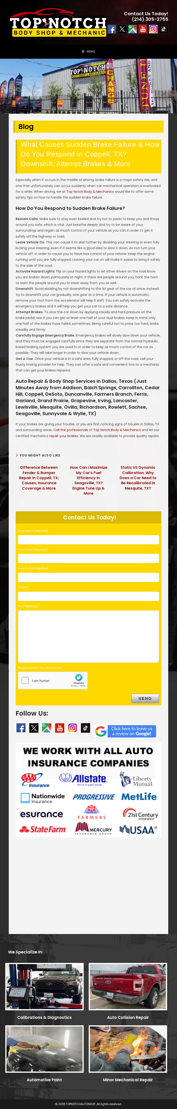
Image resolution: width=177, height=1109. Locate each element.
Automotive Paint (44, 1080)
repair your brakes (63, 436)
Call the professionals (70, 430)
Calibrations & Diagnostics (44, 1017)
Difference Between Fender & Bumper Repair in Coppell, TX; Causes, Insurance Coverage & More (39, 478)
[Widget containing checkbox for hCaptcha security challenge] (53, 680)
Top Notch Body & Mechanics (90, 191)
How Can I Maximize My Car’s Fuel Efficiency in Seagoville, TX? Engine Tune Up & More (88, 480)
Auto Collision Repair (128, 1017)
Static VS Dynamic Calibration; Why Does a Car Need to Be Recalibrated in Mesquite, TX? (138, 478)
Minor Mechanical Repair (128, 1080)
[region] (88, 86)
